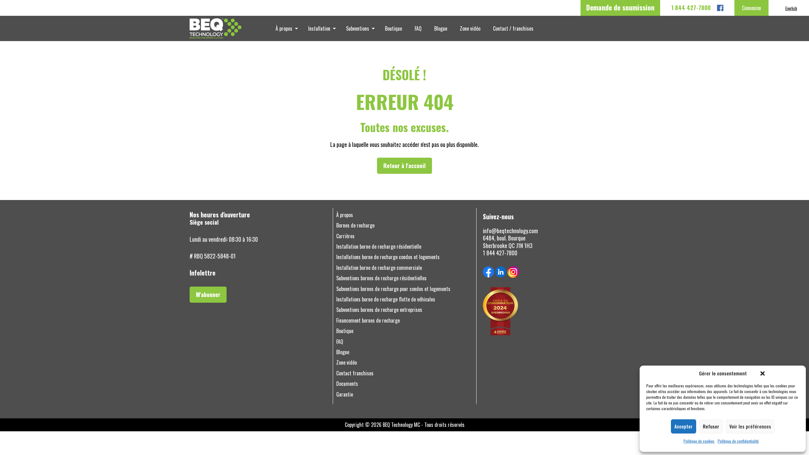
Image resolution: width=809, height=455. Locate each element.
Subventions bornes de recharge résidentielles (381, 278)
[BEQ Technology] (233, 28)
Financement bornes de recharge (368, 320)
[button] (762, 373)
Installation (319, 28)
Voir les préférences (750, 426)
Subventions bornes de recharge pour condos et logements (393, 289)
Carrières (345, 236)
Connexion (751, 8)
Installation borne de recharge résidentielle (378, 246)
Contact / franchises (513, 28)
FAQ (418, 28)
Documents (347, 383)
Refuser (711, 426)
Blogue (440, 28)
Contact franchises (355, 373)
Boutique (393, 28)
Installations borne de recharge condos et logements (388, 257)
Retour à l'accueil (404, 165)
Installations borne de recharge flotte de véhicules (385, 299)
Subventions (357, 28)
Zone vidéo (470, 28)
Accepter (683, 426)
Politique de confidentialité (738, 441)
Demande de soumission (620, 7)
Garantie (344, 394)
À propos (284, 28)
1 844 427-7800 (691, 7)
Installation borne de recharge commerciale (379, 267)
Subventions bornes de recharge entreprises (379, 309)
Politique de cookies (699, 441)
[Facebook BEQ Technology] (720, 8)
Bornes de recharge (355, 225)
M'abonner (208, 294)
